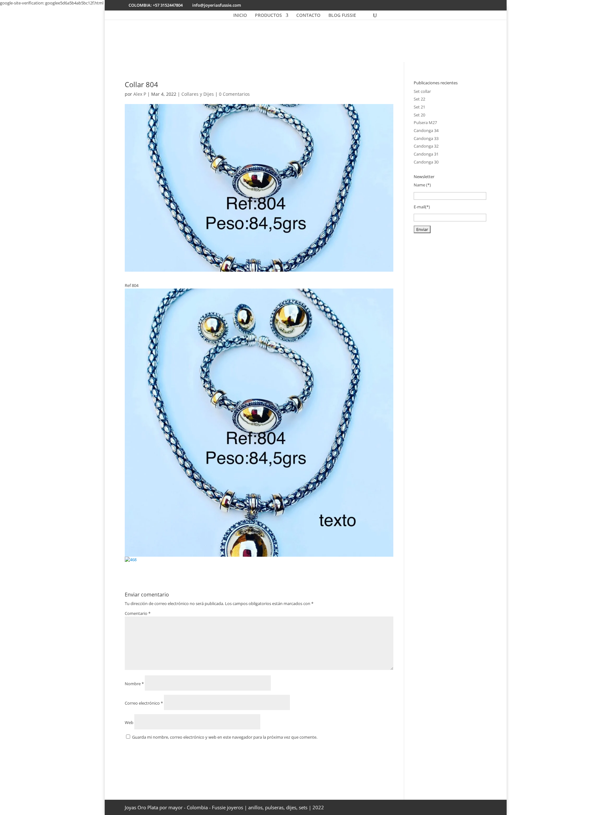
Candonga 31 (426, 154)
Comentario (138, 613)
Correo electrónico (144, 703)
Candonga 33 (426, 138)
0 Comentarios (234, 94)
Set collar (422, 91)
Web (129, 722)
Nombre (134, 683)
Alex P (139, 94)
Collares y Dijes (197, 94)
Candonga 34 (426, 130)
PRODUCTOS (268, 15)
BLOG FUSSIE (342, 15)
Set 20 (419, 115)
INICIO (240, 15)
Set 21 (419, 107)
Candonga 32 (426, 146)
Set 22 (419, 99)
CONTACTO (308, 15)
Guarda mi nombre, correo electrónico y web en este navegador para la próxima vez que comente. (224, 737)
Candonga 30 (426, 162)
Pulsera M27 (425, 122)
